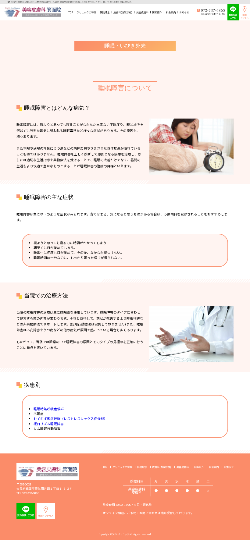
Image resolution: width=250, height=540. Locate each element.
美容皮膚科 (142, 12)
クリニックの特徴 (86, 12)
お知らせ (184, 12)
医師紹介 (157, 12)
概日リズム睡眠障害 (49, 423)
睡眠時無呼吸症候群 (49, 409)
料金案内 (171, 12)
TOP (70, 12)
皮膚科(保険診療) (122, 12)
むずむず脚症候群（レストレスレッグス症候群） (70, 418)
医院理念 (105, 12)
